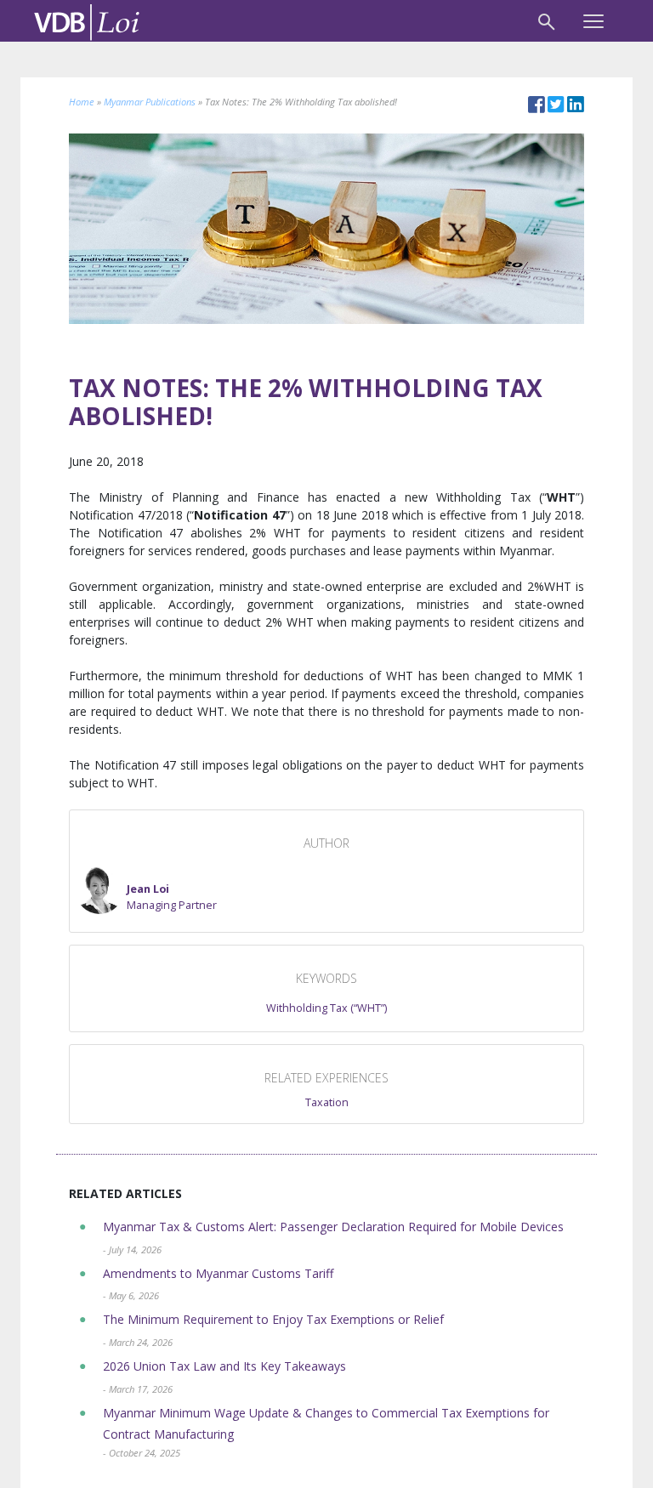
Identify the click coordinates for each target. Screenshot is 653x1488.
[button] (146, 890)
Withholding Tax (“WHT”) (326, 1008)
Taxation (327, 1102)
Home (81, 101)
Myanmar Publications (150, 101)
